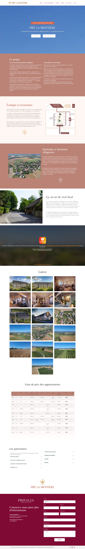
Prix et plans (68, 2)
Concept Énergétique (49, 2)
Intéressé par (46, 523)
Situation (57, 2)
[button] (42, 23)
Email (45, 511)
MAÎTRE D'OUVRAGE (14, 456)
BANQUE (46, 462)
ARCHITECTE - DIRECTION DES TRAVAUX (18, 463)
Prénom (62, 505)
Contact (75, 2)
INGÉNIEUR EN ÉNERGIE (50, 455)
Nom (45, 505)
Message (46, 529)
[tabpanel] (42, 414)
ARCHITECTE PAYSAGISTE (50, 451)
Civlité (45, 499)
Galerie (62, 2)
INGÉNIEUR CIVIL (13, 467)
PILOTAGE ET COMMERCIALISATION (17, 460)
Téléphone (62, 511)
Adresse (45, 517)
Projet (41, 2)
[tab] (42, 389)
